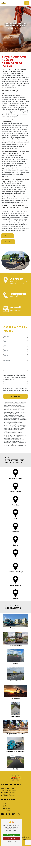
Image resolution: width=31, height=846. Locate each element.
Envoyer (17, 396)
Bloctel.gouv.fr (12, 444)
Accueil (4, 803)
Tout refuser (11, 838)
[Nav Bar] (26, 3)
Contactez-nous (10, 242)
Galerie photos (7, 810)
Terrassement (6, 808)
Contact (5, 806)
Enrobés (5, 805)
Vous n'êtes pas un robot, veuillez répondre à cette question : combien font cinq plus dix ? (15, 377)
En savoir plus (9, 236)
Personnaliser (11, 842)
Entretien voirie (7, 817)
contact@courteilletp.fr (16, 310)
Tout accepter (11, 835)
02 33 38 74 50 (14, 296)
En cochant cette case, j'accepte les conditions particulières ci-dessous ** (15, 389)
